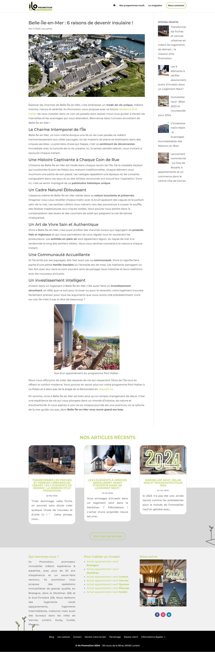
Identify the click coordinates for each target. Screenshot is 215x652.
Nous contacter (176, 5)
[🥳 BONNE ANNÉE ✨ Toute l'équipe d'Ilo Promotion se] (174, 571)
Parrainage (115, 637)
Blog (51, 637)
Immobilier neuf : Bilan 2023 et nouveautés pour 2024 (163, 483)
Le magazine (155, 5)
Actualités (47, 28)
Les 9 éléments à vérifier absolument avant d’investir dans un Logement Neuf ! (107, 484)
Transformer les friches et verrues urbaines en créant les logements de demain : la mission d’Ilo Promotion (52, 485)
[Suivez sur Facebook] (157, 614)
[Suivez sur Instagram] (163, 614)
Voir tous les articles (107, 536)
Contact (77, 637)
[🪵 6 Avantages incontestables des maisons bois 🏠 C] (151, 571)
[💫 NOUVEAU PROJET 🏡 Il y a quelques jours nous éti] (151, 594)
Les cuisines (63, 637)
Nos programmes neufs (131, 5)
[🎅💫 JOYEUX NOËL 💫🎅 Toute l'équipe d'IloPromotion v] (174, 594)
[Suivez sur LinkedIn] (169, 614)
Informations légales (152, 637)
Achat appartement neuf (107, 576)
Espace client (131, 637)
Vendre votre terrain (95, 637)
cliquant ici (105, 389)
